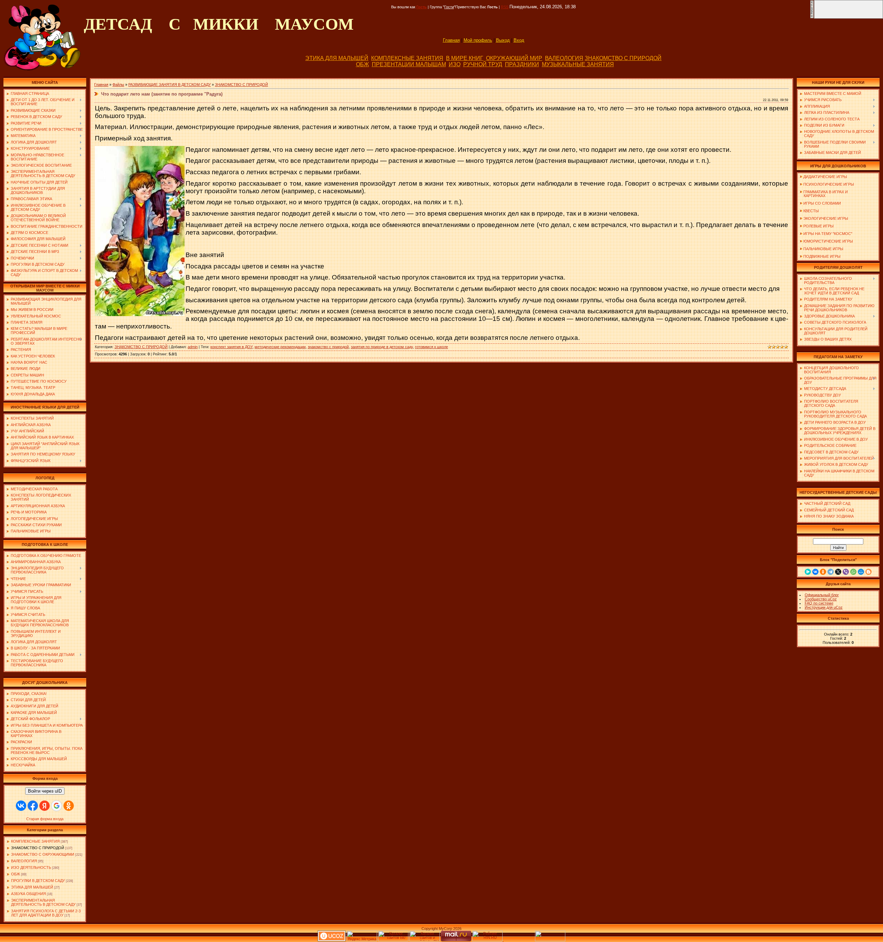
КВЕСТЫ (811, 211)
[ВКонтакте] (815, 572)
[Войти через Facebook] (33, 806)
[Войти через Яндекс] (44, 806)
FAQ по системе (819, 603)
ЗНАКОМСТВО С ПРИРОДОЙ (623, 58)
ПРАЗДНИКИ (522, 64)
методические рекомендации (280, 347)
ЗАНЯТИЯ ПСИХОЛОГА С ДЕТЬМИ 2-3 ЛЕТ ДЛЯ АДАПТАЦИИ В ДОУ (46, 913)
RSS (504, 7)
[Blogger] (868, 572)
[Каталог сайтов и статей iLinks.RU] (424, 940)
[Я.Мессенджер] (808, 572)
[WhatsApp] (853, 572)
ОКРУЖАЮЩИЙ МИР (514, 58)
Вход (519, 40)
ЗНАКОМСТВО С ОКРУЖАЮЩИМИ (42, 854)
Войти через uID (45, 791)
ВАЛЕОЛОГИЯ (564, 58)
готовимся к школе (431, 347)
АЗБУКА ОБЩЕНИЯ (28, 894)
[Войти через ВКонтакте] (21, 806)
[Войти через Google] (56, 805)
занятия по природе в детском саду (382, 347)
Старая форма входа (44, 819)
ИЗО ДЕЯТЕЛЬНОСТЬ (31, 867)
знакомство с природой (328, 347)
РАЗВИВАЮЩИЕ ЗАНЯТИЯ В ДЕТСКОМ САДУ (169, 84)
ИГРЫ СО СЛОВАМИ (822, 203)
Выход (503, 40)
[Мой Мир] (861, 572)
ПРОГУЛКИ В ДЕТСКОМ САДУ (38, 881)
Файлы (118, 84)
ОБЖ (362, 64)
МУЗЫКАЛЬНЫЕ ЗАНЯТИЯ (578, 64)
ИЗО (454, 64)
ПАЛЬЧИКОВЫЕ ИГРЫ (823, 249)
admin (193, 347)
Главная (451, 40)
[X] (838, 572)
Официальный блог (822, 595)
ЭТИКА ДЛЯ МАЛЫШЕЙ (336, 58)
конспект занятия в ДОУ (231, 347)
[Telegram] (830, 572)
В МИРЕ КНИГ (464, 58)
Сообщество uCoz (821, 599)
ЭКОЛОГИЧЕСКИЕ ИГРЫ (825, 218)
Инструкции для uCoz (824, 607)
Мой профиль (478, 40)
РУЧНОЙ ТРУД (482, 64)
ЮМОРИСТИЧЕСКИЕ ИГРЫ (828, 241)
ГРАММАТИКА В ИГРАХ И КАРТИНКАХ (824, 194)
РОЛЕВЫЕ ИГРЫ (818, 226)
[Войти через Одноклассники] (68, 806)
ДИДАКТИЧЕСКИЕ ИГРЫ (825, 177)
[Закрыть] (812, 17)
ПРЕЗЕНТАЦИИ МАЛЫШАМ (409, 64)
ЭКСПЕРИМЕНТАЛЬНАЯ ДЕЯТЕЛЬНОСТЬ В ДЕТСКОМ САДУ (43, 902)
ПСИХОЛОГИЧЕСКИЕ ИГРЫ (828, 184)
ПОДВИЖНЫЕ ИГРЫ (822, 256)
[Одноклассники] (823, 572)
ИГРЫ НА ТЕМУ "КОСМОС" (827, 234)
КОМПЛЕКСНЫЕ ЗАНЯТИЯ (407, 58)
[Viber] (846, 572)
